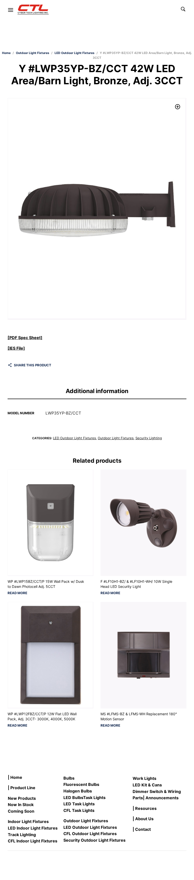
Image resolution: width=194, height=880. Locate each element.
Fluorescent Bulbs (81, 784)
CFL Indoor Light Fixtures (32, 840)
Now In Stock (21, 804)
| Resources (145, 808)
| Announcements (161, 797)
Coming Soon (21, 811)
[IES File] (16, 348)
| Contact (142, 829)
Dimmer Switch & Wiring (157, 791)
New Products (22, 798)
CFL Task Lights (78, 810)
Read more (17, 593)
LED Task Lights (79, 803)
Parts (138, 797)
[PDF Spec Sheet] (25, 337)
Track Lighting (22, 834)
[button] (178, 107)
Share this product (32, 365)
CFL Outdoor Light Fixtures (90, 833)
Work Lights (144, 778)
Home (6, 53)
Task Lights (94, 797)
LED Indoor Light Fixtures (33, 828)
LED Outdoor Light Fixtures (74, 53)
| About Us (143, 818)
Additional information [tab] (97, 391)
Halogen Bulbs (77, 790)
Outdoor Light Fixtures (32, 53)
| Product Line (21, 787)
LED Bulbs (73, 797)
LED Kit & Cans (147, 784)
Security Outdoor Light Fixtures (94, 840)
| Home (15, 777)
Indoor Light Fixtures (28, 821)
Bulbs (69, 778)
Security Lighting (148, 438)
